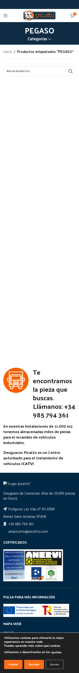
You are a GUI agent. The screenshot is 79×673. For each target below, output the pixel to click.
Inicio (7, 52)
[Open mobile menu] (5, 15)
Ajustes (54, 664)
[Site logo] (39, 15)
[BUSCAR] (71, 71)
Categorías (37, 39)
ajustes (56, 652)
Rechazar (34, 664)
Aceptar (13, 664)
